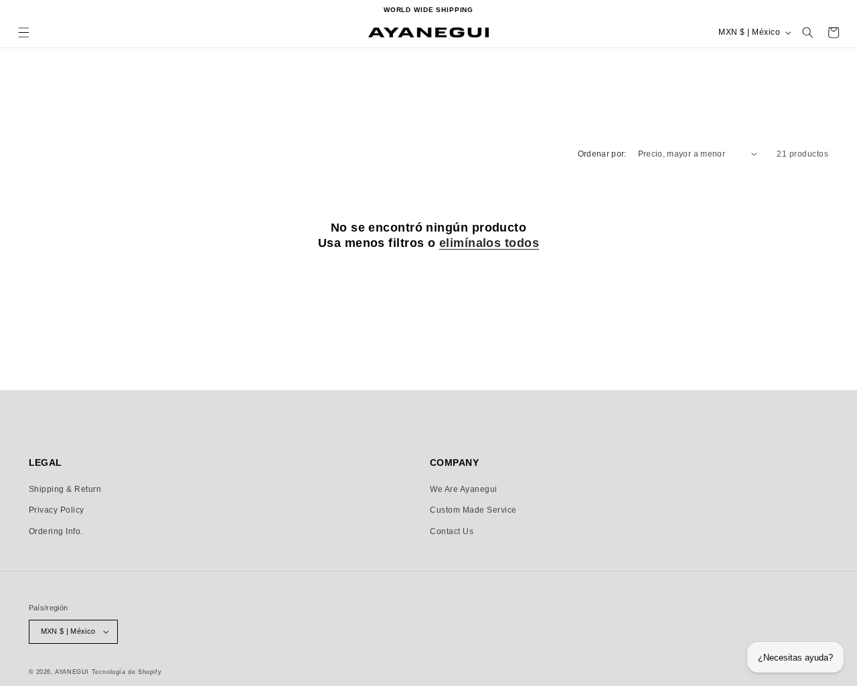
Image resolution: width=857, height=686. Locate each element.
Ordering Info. (56, 531)
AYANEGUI (72, 672)
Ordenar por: (602, 154)
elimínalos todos (489, 243)
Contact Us (451, 531)
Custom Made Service (473, 510)
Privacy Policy (56, 510)
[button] (23, 32)
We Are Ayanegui (463, 489)
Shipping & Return (65, 489)
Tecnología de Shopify (127, 672)
